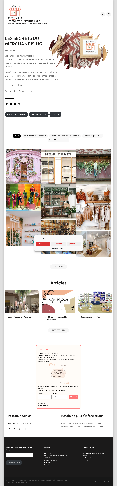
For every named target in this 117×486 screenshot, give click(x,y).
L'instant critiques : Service (58, 140)
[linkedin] (15, 104)
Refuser (58, 244)
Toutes (16, 136)
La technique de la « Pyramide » (20, 317)
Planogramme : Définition (91, 317)
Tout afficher (58, 330)
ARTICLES (47, 458)
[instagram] (19, 104)
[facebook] (7, 104)
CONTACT (47, 462)
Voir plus (58, 267)
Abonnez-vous (14, 463)
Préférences (74, 244)
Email (55, 393)
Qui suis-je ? (48, 453)
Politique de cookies (57, 248)
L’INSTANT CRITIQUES (50, 460)
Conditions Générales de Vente (92, 458)
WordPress (24, 483)
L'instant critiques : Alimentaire (35, 136)
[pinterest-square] (11, 104)
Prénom (40, 393)
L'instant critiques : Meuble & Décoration (65, 136)
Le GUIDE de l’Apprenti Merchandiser (55, 455)
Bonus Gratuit (48, 465)
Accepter (43, 244)
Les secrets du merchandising (24, 21)
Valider (73, 396)
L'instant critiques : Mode (92, 136)
